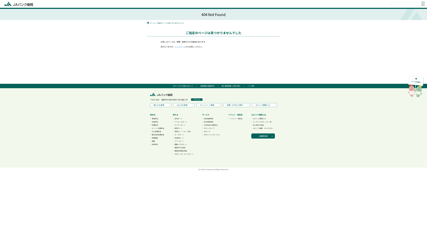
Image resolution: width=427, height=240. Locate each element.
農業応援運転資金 (181, 151)
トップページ (180, 46)
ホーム (152, 23)
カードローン (179, 135)
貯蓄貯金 (155, 125)
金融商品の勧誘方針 (207, 86)
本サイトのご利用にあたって (183, 86)
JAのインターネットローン (184, 154)
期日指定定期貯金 (158, 135)
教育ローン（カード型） (183, 131)
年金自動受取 (208, 118)
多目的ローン (179, 138)
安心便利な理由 (258, 125)
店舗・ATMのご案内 (235, 105)
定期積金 (155, 138)
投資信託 (155, 144)
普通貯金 (155, 118)
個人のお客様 (159, 105)
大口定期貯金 (156, 131)
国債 (153, 141)
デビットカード (209, 128)
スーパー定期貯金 (158, 128)
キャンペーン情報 (207, 105)
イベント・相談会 (236, 118)
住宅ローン (178, 118)
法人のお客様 (182, 105)
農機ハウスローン (181, 144)
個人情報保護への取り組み (231, 86)
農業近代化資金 (180, 147)
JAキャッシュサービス (212, 135)
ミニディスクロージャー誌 (262, 122)
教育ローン (178, 128)
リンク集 (251, 86)
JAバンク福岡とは (262, 105)
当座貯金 (155, 122)
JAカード (207, 131)
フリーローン (179, 141)
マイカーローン (180, 125)
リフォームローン (181, 122)
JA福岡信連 (263, 136)
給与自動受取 (208, 122)
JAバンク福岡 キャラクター (263, 128)
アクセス (196, 99)
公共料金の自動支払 (211, 125)
